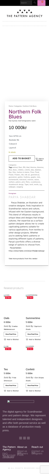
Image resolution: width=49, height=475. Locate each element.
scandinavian (35, 182)
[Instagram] (20, 438)
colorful (27, 170)
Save (9, 297)
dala (32, 170)
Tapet (26, 184)
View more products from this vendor (23, 259)
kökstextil (22, 180)
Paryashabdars (15, 248)
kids (38, 177)
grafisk (20, 177)
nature (36, 180)
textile (36, 184)
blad (27, 167)
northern (12, 182)
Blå (24, 167)
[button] (24, 23)
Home (11, 106)
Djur (10, 172)
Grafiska (27, 177)
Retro (28, 182)
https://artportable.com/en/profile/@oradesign (26, 251)
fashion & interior (23, 172)
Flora (32, 172)
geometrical (35, 175)
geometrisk (13, 177)
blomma (33, 167)
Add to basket (22, 158)
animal (15, 167)
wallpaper (12, 187)
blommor (40, 167)
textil (31, 184)
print (23, 182)
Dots (14, 172)
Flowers (17, 175)
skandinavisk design (16, 184)
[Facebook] (24, 438)
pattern (18, 182)
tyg (40, 184)
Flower (11, 175)
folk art (27, 175)
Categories (18, 106)
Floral (37, 172)
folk (22, 175)
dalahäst (38, 170)
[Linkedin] (28, 438)
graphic (33, 177)
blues (15, 170)
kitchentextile (13, 180)
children (20, 170)
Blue (10, 170)
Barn (20, 167)
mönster (30, 180)
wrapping (19, 187)
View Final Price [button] (10, 334)
